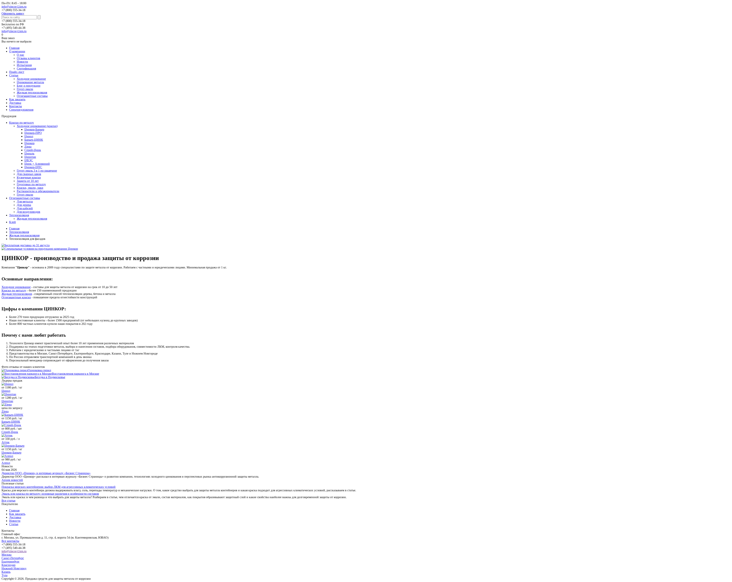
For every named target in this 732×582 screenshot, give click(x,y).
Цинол (28, 136)
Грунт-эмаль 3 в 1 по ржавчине (37, 170)
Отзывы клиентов (28, 58)
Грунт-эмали (25, 89)
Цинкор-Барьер (34, 129)
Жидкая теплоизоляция (32, 92)
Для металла (25, 201)
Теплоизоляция (19, 215)
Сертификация (26, 68)
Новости (22, 61)
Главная (14, 48)
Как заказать (17, 99)
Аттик (6, 442)
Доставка (15, 102)
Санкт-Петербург (13, 558)
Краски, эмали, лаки (30, 187)
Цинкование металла (30, 82)
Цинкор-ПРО (33, 132)
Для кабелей (25, 208)
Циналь (29, 153)
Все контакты (10, 541)
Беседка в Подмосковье (50, 377)
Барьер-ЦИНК (33, 139)
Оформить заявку (13, 13)
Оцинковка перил (39, 370)
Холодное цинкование (31, 78)
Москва (6, 554)
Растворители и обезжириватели (38, 191)
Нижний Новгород (14, 568)
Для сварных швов (29, 174)
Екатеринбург (11, 561)
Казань (6, 571)
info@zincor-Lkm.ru (14, 6)
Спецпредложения (21, 109)
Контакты (15, 106)
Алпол (6, 462)
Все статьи (8, 500)
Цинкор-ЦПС (33, 167)
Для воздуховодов (28, 211)
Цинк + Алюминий (37, 163)
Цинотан (30, 157)
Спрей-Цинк (32, 150)
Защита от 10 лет (28, 181)
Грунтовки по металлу (31, 184)
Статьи (13, 75)
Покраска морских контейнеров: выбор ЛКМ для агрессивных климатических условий (59, 486)
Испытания (24, 65)
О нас (20, 54)
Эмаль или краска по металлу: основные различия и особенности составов (50, 493)
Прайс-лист (16, 72)
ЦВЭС (28, 160)
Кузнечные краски (29, 177)
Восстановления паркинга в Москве (75, 373)
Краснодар (8, 565)
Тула (4, 575)
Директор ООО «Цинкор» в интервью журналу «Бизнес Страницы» (46, 473)
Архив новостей (12, 480)
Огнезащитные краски (16, 297)
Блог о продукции (28, 85)
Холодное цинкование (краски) (37, 126)
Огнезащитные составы (32, 96)
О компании (17, 51)
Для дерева (24, 205)
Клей (12, 222)
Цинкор (29, 143)
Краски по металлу (21, 122)
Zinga (27, 146)
